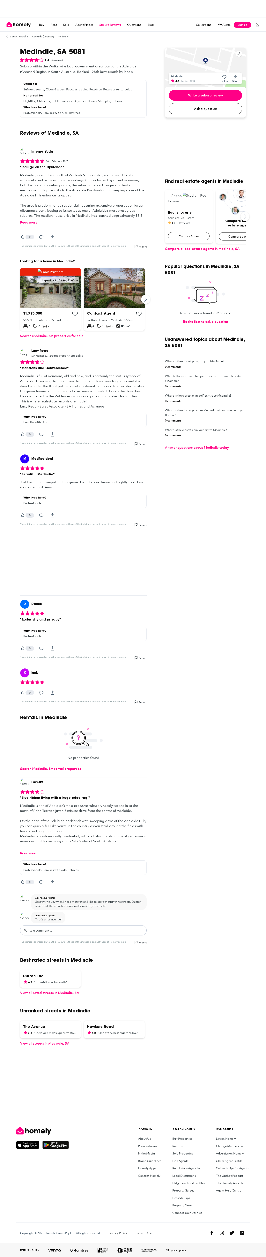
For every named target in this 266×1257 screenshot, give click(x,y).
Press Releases (147, 1146)
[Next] (146, 299)
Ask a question (205, 108)
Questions (134, 25)
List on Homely (226, 1138)
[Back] (7, 36)
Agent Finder (84, 25)
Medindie (63, 36)
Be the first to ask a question (205, 321)
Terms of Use (143, 1233)
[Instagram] (222, 1233)
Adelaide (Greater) (43, 36)
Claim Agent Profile (229, 1161)
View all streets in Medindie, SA (45, 1043)
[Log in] (257, 24)
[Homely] (42, 1131)
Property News (182, 1205)
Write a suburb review (205, 95)
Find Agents (180, 1161)
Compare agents (239, 236)
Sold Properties (182, 1153)
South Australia (19, 36)
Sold (66, 25)
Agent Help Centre (228, 1190)
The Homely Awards (229, 1183)
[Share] (52, 237)
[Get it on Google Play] (55, 1145)
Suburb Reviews (110, 25)
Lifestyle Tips (181, 1198)
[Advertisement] (133, 9)
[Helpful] (22, 237)
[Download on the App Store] (29, 1145)
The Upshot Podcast (229, 1175)
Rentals (177, 1146)
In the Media (146, 1153)
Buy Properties (182, 1138)
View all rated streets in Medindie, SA (49, 992)
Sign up (242, 25)
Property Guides (183, 1190)
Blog (150, 25)
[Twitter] (232, 1233)
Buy (41, 25)
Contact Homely (149, 1175)
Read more (28, 222)
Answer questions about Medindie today (197, 447)
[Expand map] (239, 54)
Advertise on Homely (230, 1153)
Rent (53, 25)
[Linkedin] (242, 1233)
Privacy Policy (117, 1233)
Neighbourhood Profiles (188, 1183)
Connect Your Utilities (187, 1213)
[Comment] (41, 237)
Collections (203, 25)
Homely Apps (147, 1168)
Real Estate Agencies (186, 1168)
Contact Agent (189, 236)
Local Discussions (184, 1175)
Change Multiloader (229, 1146)
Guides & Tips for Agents (232, 1168)
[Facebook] (212, 1233)
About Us (144, 1138)
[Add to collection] (75, 314)
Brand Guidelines (149, 1161)
